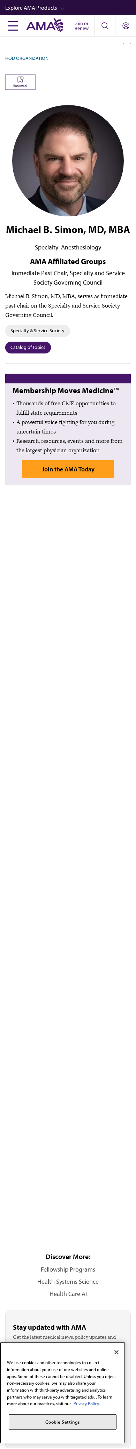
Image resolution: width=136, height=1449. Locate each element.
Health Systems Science (68, 1281)
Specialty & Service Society (37, 330)
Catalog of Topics (27, 347)
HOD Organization (26, 58)
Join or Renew (82, 25)
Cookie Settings (62, 1422)
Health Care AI (68, 1294)
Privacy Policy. (87, 1403)
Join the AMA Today (68, 469)
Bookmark (20, 85)
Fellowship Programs (68, 1269)
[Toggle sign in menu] (126, 26)
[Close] (116, 1352)
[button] (70, 7)
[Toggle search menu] (104, 25)
